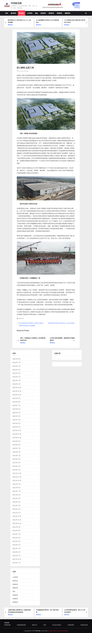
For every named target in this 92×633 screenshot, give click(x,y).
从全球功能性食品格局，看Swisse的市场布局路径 (55, 611)
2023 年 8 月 (16, 487)
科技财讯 (43, 13)
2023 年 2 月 (16, 509)
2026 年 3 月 (16, 377)
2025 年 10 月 (17, 395)
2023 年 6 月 (16, 495)
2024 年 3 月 (16, 462)
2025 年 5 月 (16, 412)
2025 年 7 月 (16, 405)
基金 (36, 13)
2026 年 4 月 (16, 373)
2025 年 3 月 (16, 420)
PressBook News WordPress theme (58, 631)
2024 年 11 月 (17, 434)
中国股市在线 (84, 625)
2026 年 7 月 (16, 362)
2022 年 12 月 (17, 516)
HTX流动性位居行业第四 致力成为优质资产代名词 (54, 21)
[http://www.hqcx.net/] (63, 5)
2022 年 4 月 (16, 545)
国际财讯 (67, 13)
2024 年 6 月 (16, 452)
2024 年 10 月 (17, 437)
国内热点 (21, 13)
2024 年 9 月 (16, 441)
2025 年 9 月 (16, 398)
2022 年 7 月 (16, 534)
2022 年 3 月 (16, 548)
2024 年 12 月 (17, 430)
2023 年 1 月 (16, 513)
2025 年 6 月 (16, 409)
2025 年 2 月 (16, 423)
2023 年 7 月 (16, 491)
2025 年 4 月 (16, 416)
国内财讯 (13, 13)
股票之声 (34, 625)
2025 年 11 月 (17, 391)
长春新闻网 (71, 625)
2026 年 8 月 (16, 359)
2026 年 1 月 (16, 384)
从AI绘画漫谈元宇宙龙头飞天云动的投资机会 (26, 21)
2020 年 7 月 (16, 563)
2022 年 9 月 (16, 527)
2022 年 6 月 (16, 538)
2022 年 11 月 (17, 520)
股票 (44, 625)
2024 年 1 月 (16, 470)
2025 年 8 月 (16, 402)
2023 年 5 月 (16, 498)
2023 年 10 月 (17, 480)
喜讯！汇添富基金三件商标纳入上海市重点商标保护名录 (32, 339)
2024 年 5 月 (16, 455)
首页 (6, 13)
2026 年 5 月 (16, 370)
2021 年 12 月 (17, 559)
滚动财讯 (51, 13)
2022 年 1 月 (16, 555)
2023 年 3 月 (16, 505)
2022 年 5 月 (16, 541)
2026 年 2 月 (16, 380)
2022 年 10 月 (17, 523)
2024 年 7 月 (16, 448)
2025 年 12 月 (17, 387)
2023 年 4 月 (16, 502)
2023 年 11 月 (17, 477)
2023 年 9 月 (16, 484)
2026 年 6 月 (16, 366)
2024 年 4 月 (16, 459)
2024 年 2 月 (16, 466)
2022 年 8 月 (16, 530)
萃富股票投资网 (21, 625)
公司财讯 (29, 13)
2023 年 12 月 (17, 473)
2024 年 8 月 (16, 445)
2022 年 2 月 (16, 552)
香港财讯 (59, 13)
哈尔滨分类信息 (56, 625)
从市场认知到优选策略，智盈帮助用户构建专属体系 (62, 339)
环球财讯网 (16, 3)
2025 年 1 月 (16, 427)
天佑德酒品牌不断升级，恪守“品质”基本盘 (27, 611)
